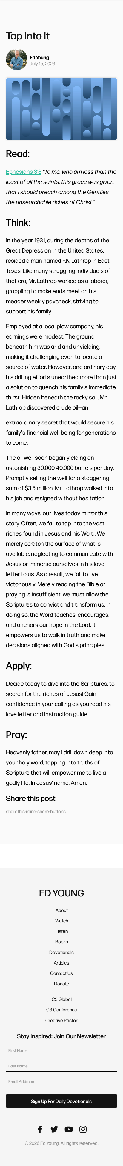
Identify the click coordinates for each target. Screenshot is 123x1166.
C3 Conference (61, 1009)
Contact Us (61, 973)
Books (61, 941)
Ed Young (39, 57)
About (62, 910)
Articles (61, 962)
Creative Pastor (61, 1020)
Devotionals (61, 952)
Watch (61, 920)
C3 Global (62, 999)
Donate (61, 983)
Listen (62, 931)
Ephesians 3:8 (23, 171)
